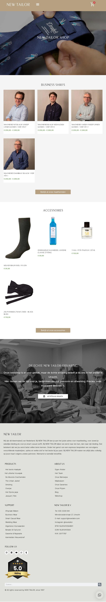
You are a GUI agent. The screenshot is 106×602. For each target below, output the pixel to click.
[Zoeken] (99, 584)
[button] (37, 4)
